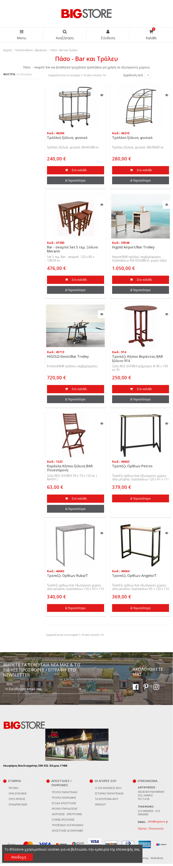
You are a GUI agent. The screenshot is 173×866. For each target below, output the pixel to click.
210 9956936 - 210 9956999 (149, 812)
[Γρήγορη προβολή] (102, 95)
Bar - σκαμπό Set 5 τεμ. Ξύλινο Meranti (72, 249)
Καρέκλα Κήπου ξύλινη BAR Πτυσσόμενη (70, 468)
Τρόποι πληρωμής (64, 798)
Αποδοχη (18, 857)
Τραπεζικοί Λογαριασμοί (67, 825)
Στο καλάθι (79, 170)
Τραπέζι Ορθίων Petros (132, 466)
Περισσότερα (76, 180)
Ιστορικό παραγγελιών (109, 793)
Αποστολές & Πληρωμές (67, 830)
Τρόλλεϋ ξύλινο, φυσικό (67, 137)
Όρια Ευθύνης (18, 793)
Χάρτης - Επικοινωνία (151, 828)
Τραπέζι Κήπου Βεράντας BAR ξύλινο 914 (137, 358)
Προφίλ (13, 788)
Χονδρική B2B (18, 804)
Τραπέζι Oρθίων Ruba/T (67, 575)
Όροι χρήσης (17, 799)
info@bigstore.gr (158, 821)
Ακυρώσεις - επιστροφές (67, 814)
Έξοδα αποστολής (64, 803)
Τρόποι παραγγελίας (65, 792)
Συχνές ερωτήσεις (63, 819)
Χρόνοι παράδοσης (65, 808)
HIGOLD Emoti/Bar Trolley (68, 356)
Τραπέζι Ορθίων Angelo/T (134, 575)
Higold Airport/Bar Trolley (133, 247)
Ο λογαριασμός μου (108, 788)
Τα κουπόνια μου (106, 799)
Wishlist (100, 804)
